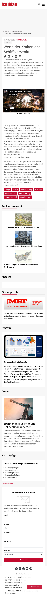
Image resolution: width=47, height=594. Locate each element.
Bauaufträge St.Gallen (12, 475)
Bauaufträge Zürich (11, 477)
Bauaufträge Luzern (12, 473)
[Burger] (43, 4)
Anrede (6, 524)
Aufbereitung (24, 193)
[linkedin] (27, 568)
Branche (7, 550)
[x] (16, 568)
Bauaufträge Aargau (12, 468)
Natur (15, 189)
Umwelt (38, 189)
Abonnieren (23, 560)
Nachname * (8, 541)
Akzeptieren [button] (34, 587)
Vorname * (7, 533)
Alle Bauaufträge (8, 484)
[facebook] (20, 568)
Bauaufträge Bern (11, 470)
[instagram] (23, 568)
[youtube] (30, 568)
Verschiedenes (17, 31)
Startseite (5, 31)
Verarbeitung (25, 197)
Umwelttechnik (11, 197)
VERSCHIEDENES (21, 40)
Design (7, 189)
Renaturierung (26, 189)
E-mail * (6, 515)
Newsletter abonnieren (23, 574)
